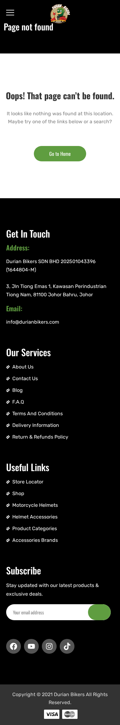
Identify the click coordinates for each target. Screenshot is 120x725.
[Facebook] (13, 646)
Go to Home (60, 153)
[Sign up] (99, 612)
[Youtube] (31, 646)
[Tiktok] (67, 646)
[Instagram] (49, 646)
